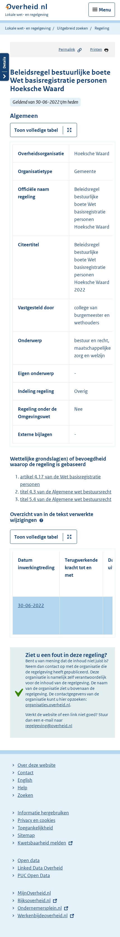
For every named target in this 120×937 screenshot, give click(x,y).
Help (22, 788)
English (25, 780)
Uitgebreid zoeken (72, 28)
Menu (105, 10)
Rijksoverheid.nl (34, 900)
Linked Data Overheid (40, 868)
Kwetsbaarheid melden (42, 843)
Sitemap (26, 835)
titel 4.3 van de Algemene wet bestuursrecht (65, 492)
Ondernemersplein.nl (40, 908)
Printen (96, 49)
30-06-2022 (31, 605)
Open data (29, 860)
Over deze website (37, 765)
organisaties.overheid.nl (47, 704)
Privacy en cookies (36, 820)
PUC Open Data (34, 875)
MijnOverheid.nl (34, 893)
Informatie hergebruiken (43, 813)
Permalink (67, 49)
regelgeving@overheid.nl (48, 725)
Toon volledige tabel (36, 130)
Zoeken (25, 795)
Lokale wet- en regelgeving (28, 28)
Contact (25, 773)
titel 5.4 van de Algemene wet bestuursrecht (65, 499)
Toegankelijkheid (35, 828)
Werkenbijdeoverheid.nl (43, 915)
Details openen (4, 67)
